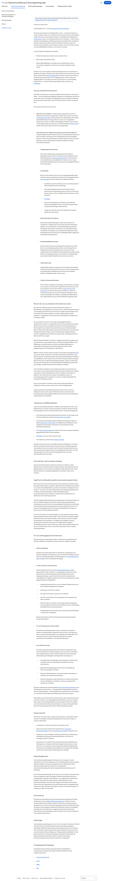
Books (38, 861)
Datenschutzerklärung (18, 6)
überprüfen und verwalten (64, 417)
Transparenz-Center (59, 878)
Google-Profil (74, 123)
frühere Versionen (51, 20)
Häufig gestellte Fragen (64, 6)
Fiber (37, 868)
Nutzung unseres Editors (46, 430)
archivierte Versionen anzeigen (60, 28)
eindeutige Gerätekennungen (59, 158)
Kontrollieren (39, 436)
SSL (68, 725)
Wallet (38, 864)
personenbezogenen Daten (43, 117)
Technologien (50, 6)
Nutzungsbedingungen (35, 6)
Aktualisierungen (6, 28)
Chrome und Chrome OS (42, 857)
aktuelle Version (39, 20)
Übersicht (5, 6)
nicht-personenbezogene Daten (67, 687)
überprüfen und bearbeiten (48, 422)
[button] (101, 2)
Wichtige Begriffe (7, 20)
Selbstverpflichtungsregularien (55, 801)
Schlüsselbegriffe (53, 75)
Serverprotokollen (45, 179)
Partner (4, 24)
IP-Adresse (47, 199)
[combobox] (88, 878)
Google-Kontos (37, 39)
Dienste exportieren (59, 439)
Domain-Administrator (63, 570)
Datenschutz (34, 878)
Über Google (26, 878)
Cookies (65, 288)
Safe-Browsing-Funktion (61, 731)
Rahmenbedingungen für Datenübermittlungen (8, 15)
